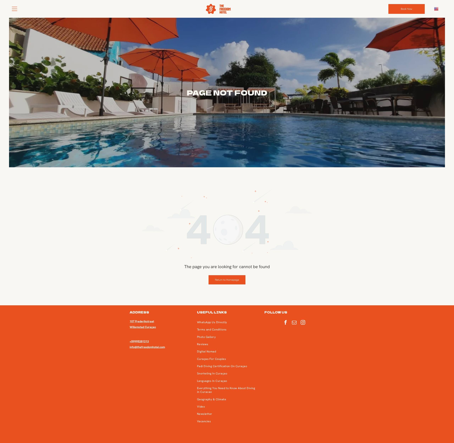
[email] (294, 323)
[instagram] (303, 323)
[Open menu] (14, 9)
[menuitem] (227, 322)
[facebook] (285, 323)
